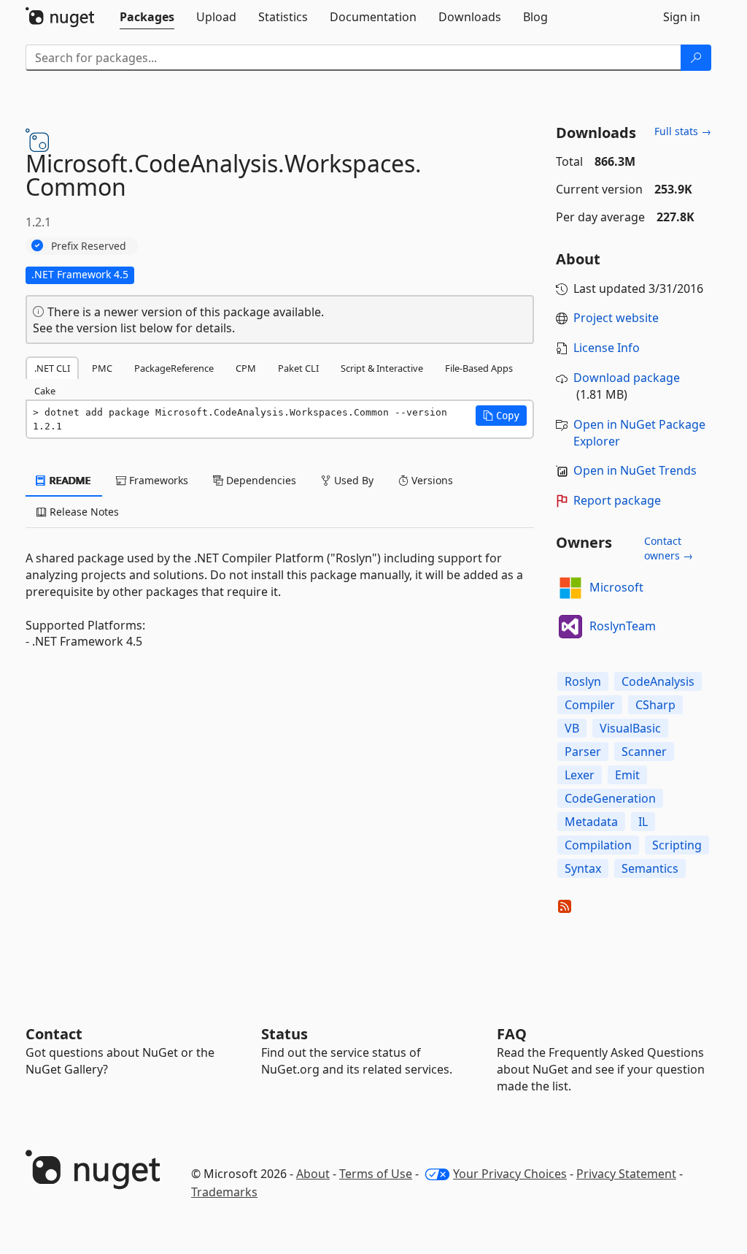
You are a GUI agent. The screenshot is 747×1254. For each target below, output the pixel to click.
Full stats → (682, 131)
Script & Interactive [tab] (382, 368)
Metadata (591, 822)
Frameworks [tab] (157, 480)
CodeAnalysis (658, 681)
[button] (501, 415)
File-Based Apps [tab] (479, 368)
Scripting (677, 845)
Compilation (598, 845)
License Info (606, 348)
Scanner (644, 751)
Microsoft (616, 587)
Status (284, 1034)
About (313, 1174)
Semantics (650, 868)
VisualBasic (630, 728)
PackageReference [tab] (174, 368)
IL (643, 822)
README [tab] (69, 480)
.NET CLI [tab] (52, 368)
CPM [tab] (246, 368)
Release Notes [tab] (83, 512)
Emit (627, 775)
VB (572, 728)
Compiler (590, 705)
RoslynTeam (622, 626)
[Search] (696, 58)
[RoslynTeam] (570, 626)
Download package (626, 378)
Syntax (583, 868)
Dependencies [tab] (259, 480)
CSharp (655, 705)
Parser (583, 751)
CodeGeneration (610, 798)
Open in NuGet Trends (635, 470)
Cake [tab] (44, 390)
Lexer (580, 775)
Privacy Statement (626, 1174)
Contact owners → (668, 548)
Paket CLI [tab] (298, 368)
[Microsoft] (570, 588)
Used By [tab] (352, 480)
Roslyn (583, 681)
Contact (54, 1034)
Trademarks (224, 1192)
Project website (616, 318)
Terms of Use (375, 1174)
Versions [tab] (431, 480)
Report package (617, 500)
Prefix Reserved (88, 246)
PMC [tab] (102, 368)
